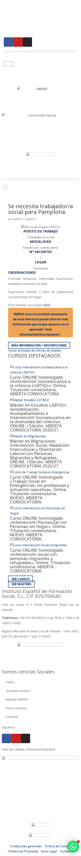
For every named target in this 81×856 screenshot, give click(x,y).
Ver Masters (21, 584)
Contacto (12, 717)
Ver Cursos (20, 579)
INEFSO (17, 219)
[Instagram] (27, 42)
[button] (40, 51)
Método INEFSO (17, 699)
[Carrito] (8, 63)
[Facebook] (8, 42)
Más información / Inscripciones (39, 345)
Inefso (10, 682)
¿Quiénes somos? (18, 691)
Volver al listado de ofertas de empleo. (35, 350)
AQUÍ (46, 305)
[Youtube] (18, 42)
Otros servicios (16, 708)
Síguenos (8, 727)
